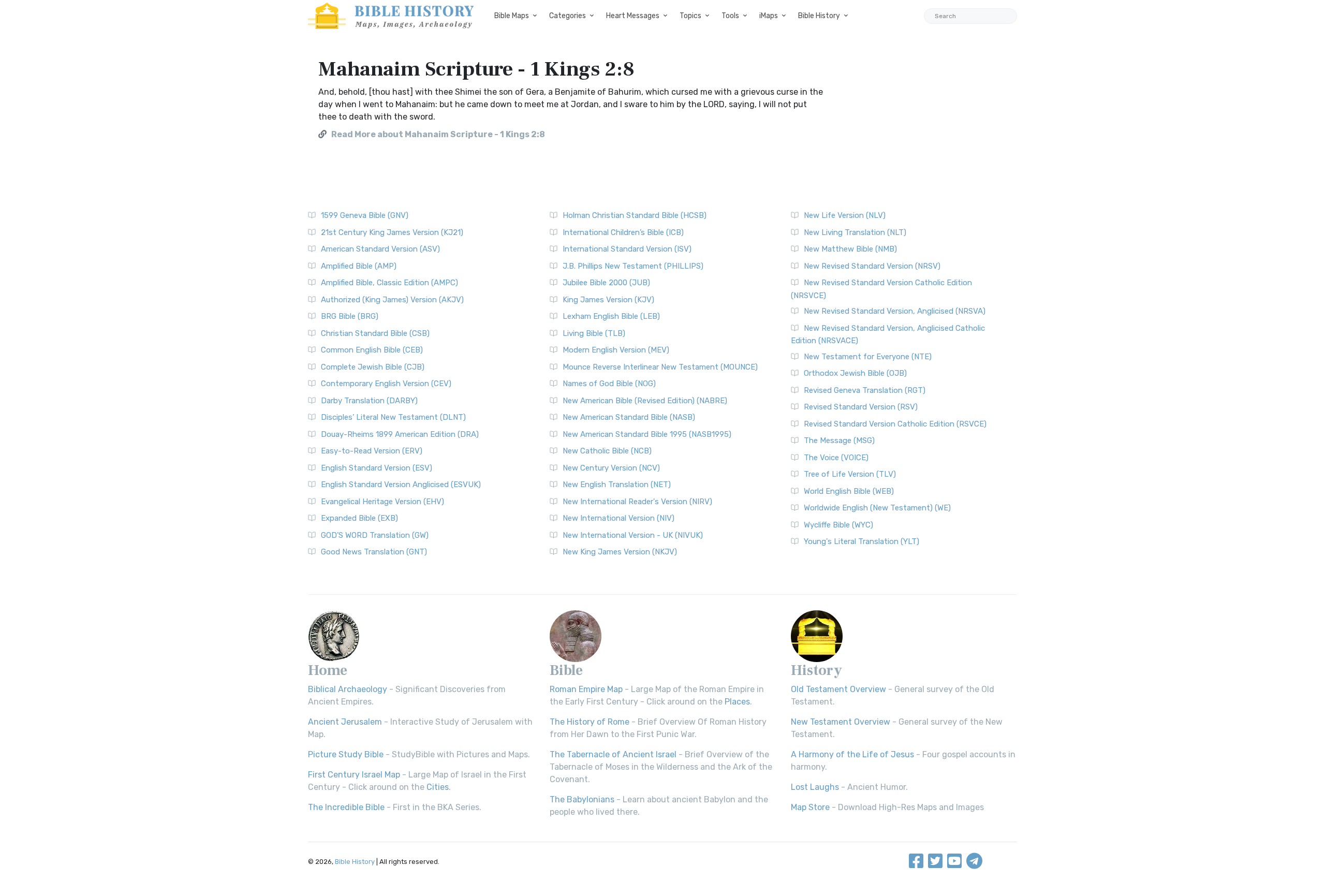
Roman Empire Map (586, 689)
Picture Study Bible (346, 754)
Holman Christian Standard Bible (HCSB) (634, 215)
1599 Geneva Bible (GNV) (364, 215)
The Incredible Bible (346, 807)
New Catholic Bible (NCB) (607, 451)
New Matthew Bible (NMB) (850, 249)
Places (737, 702)
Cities (437, 787)
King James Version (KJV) (608, 299)
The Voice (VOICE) (836, 457)
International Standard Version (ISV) (627, 249)
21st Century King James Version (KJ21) (392, 232)
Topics (690, 15)
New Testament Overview (840, 722)
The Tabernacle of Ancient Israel (613, 754)
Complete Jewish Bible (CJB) (372, 367)
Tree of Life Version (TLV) (850, 474)
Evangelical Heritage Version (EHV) (382, 501)
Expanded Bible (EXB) (359, 518)
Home (327, 670)
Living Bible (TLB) (594, 333)
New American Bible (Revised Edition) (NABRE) (645, 400)
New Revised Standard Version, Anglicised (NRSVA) (894, 311)
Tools (730, 15)
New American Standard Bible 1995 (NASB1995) (647, 434)
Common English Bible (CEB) (372, 350)
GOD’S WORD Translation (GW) (375, 535)
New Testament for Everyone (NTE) (868, 356)
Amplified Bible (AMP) (358, 266)
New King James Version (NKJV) (620, 551)
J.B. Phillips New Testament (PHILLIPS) (633, 266)
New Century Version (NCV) (611, 468)
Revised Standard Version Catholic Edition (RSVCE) (895, 424)
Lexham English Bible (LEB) (611, 316)
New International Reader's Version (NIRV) (637, 501)
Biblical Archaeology (347, 689)
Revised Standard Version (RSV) (861, 407)
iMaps (768, 15)
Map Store (810, 807)
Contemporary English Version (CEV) (386, 383)
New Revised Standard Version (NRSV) (872, 266)
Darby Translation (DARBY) (369, 400)
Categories (567, 15)
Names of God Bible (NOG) (609, 383)
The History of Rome (589, 722)
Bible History (819, 15)
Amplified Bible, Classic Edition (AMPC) (389, 282)
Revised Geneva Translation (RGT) (864, 390)
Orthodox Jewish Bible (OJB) (855, 373)
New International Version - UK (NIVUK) (633, 535)
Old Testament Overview (838, 689)
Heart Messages (632, 15)
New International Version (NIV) (618, 518)
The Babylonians (582, 799)
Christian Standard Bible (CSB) (375, 333)
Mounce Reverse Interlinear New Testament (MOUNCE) (660, 367)
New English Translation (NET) (617, 484)
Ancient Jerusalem (345, 722)
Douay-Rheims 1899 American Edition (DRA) (400, 434)
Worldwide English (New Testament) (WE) (877, 507)
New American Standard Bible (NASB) (629, 417)
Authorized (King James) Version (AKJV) (392, 299)
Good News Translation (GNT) (374, 551)
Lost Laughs (815, 787)
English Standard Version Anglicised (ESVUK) (401, 484)
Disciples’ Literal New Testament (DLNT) (393, 417)
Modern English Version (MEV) (616, 350)
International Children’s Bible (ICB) (623, 232)
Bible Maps (511, 15)
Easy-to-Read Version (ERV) (371, 451)
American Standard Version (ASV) (380, 249)
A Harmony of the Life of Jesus (852, 754)
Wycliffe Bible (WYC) (838, 525)
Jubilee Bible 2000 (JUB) (606, 282)
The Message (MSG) (839, 440)
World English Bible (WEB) (849, 491)
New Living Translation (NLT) (855, 232)
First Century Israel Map (354, 775)
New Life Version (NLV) (845, 215)
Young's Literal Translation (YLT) (861, 541)
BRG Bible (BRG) (349, 316)
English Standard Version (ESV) (376, 468)
